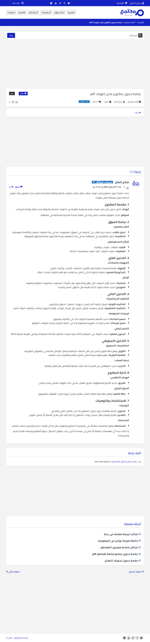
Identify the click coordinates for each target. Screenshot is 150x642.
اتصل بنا (9, 638)
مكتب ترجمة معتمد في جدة (121, 534)
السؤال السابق (135, 571)
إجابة (95, 101)
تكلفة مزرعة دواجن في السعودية (118, 540)
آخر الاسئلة (33, 12)
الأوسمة (120, 3)
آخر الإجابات (46, 12)
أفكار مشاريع (130, 22)
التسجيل (114, 461)
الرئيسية (71, 12)
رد (10, 187)
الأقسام (21, 12)
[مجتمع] (132, 12)
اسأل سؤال (59, 12)
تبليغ (12, 93)
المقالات (11, 12)
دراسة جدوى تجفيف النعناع (121, 560)
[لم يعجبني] (13, 102)
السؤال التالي (14, 571)
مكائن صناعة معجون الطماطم (119, 547)
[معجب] (16, 102)
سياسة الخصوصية (21, 638)
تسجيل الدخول (136, 3)
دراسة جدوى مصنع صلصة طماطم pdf (115, 554)
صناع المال (118, 101)
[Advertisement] (75, 63)
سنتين (106, 101)
